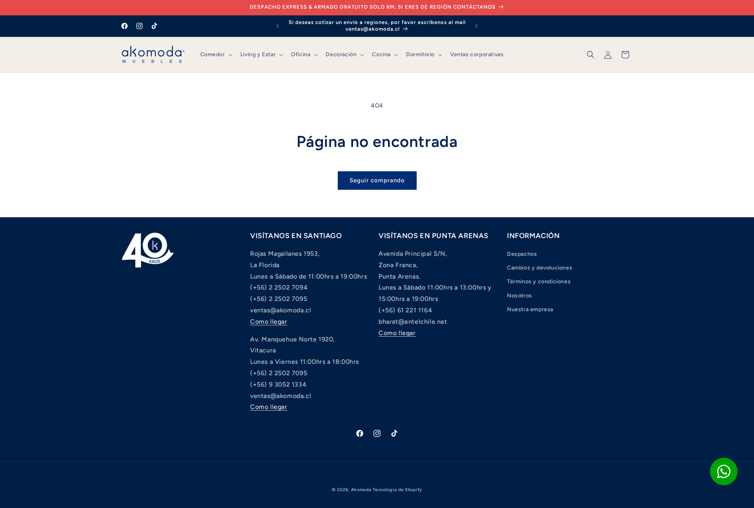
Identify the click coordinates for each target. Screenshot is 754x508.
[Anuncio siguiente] (476, 25)
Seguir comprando (377, 180)
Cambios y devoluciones (539, 267)
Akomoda (361, 489)
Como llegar (268, 321)
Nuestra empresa (530, 309)
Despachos (522, 254)
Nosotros (519, 295)
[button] (216, 54)
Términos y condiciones (539, 282)
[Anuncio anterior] (277, 25)
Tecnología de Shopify (397, 489)
